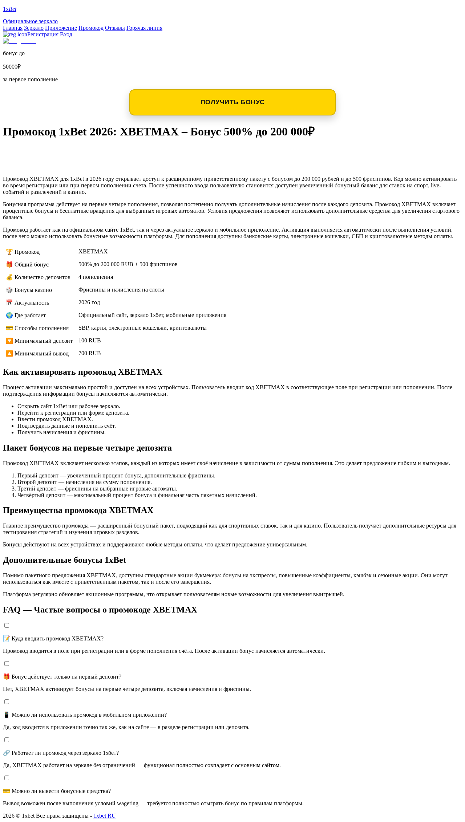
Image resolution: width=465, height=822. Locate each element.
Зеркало (34, 28)
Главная (13, 28)
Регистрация (42, 34)
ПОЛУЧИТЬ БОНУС (233, 102)
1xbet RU (104, 816)
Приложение (61, 28)
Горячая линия (144, 28)
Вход (66, 34)
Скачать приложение (51, 152)
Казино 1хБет (34, 164)
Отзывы (115, 28)
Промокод (91, 28)
